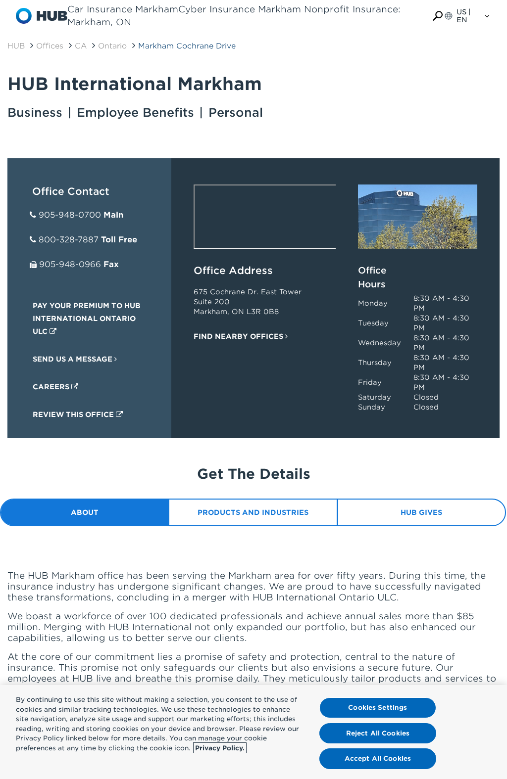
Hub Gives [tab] (421, 512)
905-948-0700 (70, 215)
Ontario (112, 46)
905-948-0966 (70, 264)
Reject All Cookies (377, 733)
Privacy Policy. (220, 748)
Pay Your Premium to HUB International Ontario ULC (87, 318)
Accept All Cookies (378, 758)
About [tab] (85, 512)
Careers (52, 387)
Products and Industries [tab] (253, 512)
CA (81, 46)
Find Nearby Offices (239, 336)
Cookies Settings (377, 707)
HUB (16, 46)
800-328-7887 (69, 239)
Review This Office (74, 414)
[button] (438, 16)
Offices (49, 46)
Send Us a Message (73, 359)
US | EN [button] (463, 16)
